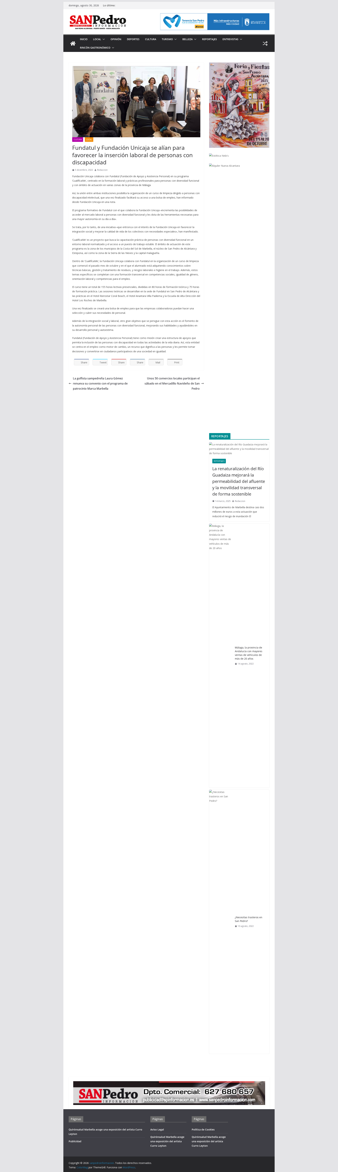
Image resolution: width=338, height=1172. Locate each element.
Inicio (83, 39)
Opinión (116, 39)
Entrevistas (230, 39)
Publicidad (75, 1141)
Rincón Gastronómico (95, 47)
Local (97, 39)
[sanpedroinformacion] (73, 43)
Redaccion (102, 169)
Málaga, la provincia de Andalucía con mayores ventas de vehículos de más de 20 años (248, 653)
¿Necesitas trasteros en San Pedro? (248, 919)
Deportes (133, 39)
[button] (103, 39)
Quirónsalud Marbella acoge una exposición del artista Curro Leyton (167, 1141)
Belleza (187, 39)
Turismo (167, 39)
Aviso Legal (157, 1129)
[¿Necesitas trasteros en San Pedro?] (220, 922)
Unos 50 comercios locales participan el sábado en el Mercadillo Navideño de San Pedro (172, 383)
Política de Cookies (203, 1129)
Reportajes (209, 39)
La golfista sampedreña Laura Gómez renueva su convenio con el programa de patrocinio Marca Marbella (100, 383)
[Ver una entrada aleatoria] (265, 43)
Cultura (150, 39)
